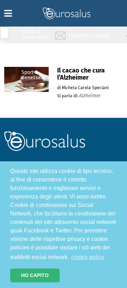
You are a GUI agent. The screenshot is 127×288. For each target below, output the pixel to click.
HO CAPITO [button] (35, 275)
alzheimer (90, 96)
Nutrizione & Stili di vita (36, 61)
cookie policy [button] (87, 257)
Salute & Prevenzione (35, 34)
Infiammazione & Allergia (37, 47)
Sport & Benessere (34, 74)
